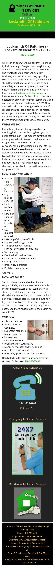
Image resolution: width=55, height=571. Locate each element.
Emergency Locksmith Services (27, 419)
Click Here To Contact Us (27, 367)
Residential (24, 543)
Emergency (24, 546)
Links (27, 556)
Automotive (11, 546)
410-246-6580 (27, 18)
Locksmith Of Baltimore (29, 93)
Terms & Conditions (16, 553)
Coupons (36, 546)
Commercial (37, 543)
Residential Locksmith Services (27, 484)
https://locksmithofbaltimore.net (27, 536)
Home (13, 543)
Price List (32, 553)
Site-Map (43, 553)
